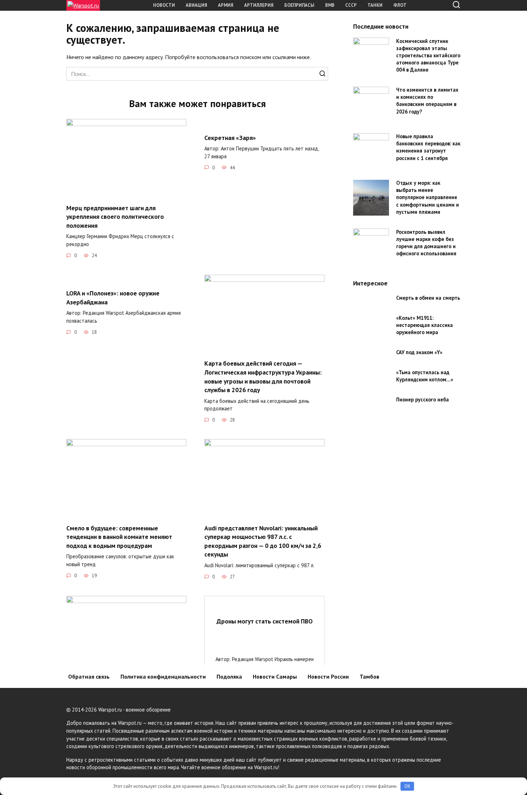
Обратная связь (89, 676)
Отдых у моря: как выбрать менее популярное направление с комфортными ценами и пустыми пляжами (427, 198)
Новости (164, 5)
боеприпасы (299, 5)
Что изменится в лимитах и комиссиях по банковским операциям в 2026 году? (427, 101)
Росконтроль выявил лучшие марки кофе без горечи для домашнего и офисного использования (426, 242)
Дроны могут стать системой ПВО (265, 621)
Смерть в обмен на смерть (428, 297)
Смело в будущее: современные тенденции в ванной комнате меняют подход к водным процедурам (119, 536)
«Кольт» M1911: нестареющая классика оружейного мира (424, 325)
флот (400, 5)
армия (225, 5)
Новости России (328, 676)
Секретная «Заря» (230, 137)
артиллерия (259, 5)
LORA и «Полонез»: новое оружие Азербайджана (113, 297)
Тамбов (369, 676)
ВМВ (329, 5)
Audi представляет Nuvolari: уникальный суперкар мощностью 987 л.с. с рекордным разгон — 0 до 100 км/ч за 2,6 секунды (262, 541)
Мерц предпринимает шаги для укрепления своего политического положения (115, 216)
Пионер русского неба (422, 399)
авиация (196, 5)
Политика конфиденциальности (163, 676)
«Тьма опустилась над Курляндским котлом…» (424, 376)
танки (375, 5)
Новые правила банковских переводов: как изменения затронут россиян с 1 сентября (428, 147)
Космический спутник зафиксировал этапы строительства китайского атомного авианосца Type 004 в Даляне (428, 55)
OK (407, 786)
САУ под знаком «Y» (419, 352)
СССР (351, 5)
